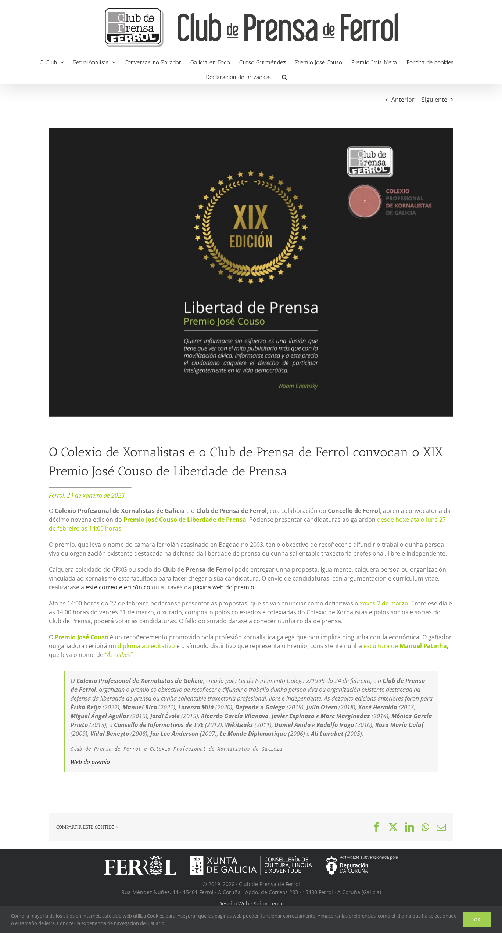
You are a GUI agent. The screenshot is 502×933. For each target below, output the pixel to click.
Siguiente (434, 99)
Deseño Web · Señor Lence (251, 903)
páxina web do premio (223, 587)
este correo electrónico (118, 587)
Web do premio (90, 762)
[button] (284, 76)
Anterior (403, 99)
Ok (477, 919)
